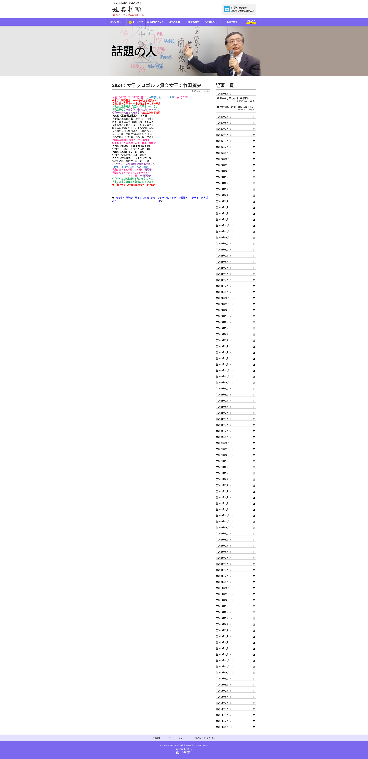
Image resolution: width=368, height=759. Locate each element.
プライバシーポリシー (177, 738)
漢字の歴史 (193, 22)
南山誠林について (155, 22)
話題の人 (251, 22)
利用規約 (156, 738)
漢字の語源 (174, 22)
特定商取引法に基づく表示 (204, 738)
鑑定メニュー (116, 22)
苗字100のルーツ (213, 22)
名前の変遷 (232, 22)
